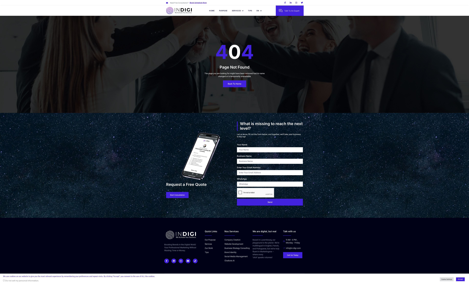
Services (236, 11)
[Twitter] (302, 3)
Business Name (244, 156)
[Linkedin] (173, 261)
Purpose (223, 11)
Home (212, 11)
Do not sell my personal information (21, 280)
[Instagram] (296, 3)
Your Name (242, 144)
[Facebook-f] (285, 3)
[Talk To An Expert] (280, 10)
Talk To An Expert (291, 10)
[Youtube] (188, 261)
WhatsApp (242, 179)
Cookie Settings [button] (446, 279)
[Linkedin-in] (291, 3)
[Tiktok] (195, 261)
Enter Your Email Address (249, 167)
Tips (250, 11)
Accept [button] (460, 279)
